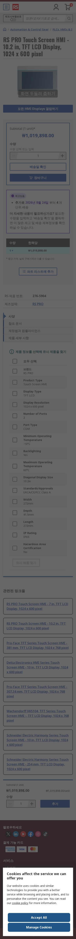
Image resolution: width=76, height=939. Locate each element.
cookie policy (20, 903)
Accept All (39, 917)
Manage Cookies (39, 927)
